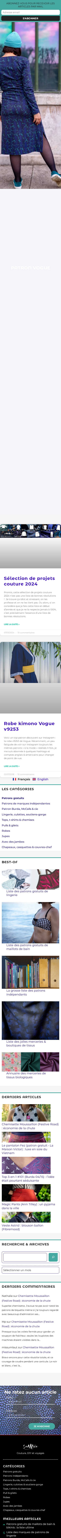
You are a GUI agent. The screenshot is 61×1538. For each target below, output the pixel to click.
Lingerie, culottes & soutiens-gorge (23, 1484)
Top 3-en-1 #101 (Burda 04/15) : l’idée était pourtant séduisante (28, 1178)
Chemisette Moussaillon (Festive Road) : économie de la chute (30, 1126)
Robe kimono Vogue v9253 (29, 726)
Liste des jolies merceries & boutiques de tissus (26, 1043)
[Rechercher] (53, 1257)
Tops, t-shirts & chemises (18, 819)
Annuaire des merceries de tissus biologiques (26, 1075)
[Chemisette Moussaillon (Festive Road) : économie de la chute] (26, 1113)
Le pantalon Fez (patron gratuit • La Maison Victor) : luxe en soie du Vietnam (27, 1149)
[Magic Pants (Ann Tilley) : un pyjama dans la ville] (26, 1193)
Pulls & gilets (10, 825)
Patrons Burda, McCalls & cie (19, 1480)
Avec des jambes (13, 841)
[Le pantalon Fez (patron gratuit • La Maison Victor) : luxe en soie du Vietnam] (26, 1138)
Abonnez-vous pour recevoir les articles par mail (30, 5)
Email (9, 1397)
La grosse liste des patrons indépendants (25, 992)
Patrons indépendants (15, 1475)
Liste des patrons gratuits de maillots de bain (27, 947)
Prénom (11, 1411)
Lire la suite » (12, 624)
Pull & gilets (10, 1492)
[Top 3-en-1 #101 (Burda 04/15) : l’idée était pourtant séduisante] (26, 1166)
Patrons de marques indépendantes (26, 803)
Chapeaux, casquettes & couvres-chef (27, 847)
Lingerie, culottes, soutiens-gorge (24, 814)
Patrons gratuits (12, 1471)
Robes (6, 830)
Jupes (6, 836)
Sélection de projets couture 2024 (29, 581)
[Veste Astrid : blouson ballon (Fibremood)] (26, 1218)
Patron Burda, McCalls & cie (20, 808)
